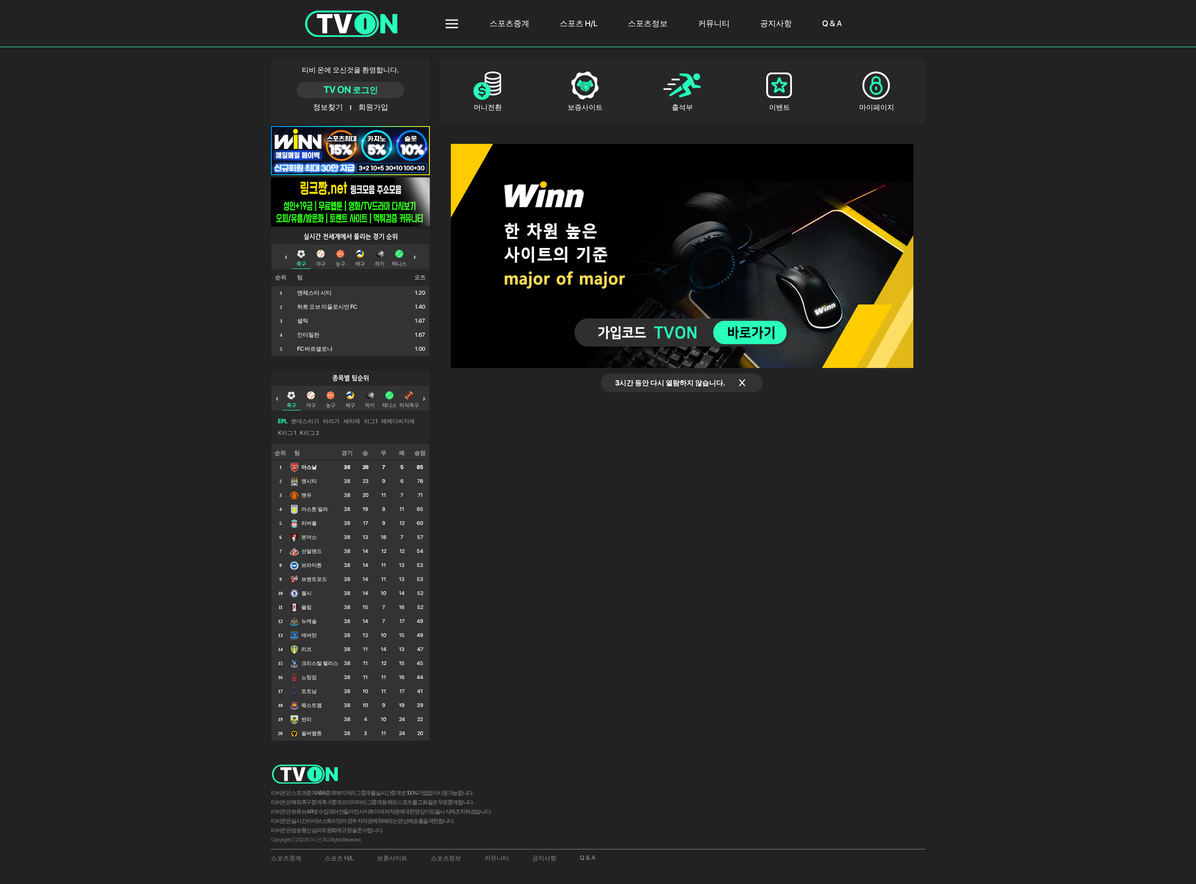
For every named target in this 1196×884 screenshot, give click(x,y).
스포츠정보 (648, 23)
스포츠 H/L (579, 23)
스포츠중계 (509, 23)
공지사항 (776, 23)
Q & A (832, 23)
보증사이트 (392, 858)
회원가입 (372, 107)
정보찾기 (328, 107)
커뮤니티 (714, 23)
